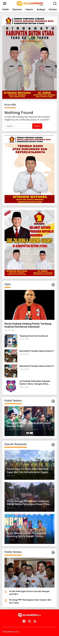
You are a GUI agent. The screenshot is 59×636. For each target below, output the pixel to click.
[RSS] (35, 621)
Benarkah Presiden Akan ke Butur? (37, 351)
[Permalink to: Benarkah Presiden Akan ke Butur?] (11, 355)
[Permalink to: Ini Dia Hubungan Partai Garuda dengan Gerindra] (29, 573)
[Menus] (4, 3)
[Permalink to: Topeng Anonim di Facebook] (11, 340)
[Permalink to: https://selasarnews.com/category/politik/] (53, 401)
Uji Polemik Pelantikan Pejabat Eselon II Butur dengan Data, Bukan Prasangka (35, 382)
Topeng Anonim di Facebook (34, 336)
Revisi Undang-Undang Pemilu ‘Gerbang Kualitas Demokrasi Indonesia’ (28, 325)
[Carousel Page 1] (27, 433)
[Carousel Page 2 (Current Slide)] (31, 433)
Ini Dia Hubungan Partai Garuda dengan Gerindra (29, 592)
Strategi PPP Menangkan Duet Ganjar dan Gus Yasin (29, 424)
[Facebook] (24, 621)
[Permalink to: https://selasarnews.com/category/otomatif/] (53, 285)
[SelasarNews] (30, 3)
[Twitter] (29, 621)
